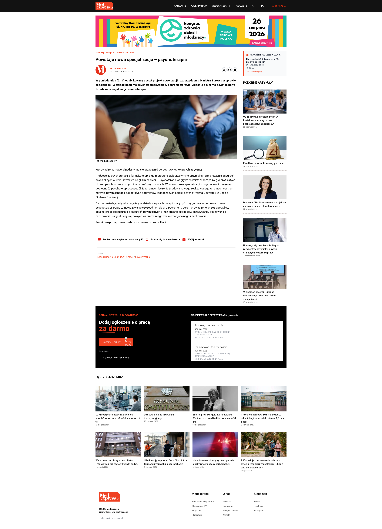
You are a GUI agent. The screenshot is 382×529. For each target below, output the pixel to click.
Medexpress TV (199, 506)
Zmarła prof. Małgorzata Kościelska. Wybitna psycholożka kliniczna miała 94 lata (214, 418)
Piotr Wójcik (118, 68)
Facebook (258, 506)
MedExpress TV (221, 5)
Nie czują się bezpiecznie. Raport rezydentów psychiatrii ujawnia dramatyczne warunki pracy (261, 249)
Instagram (259, 510)
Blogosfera (197, 515)
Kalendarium (199, 5)
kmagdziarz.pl (117, 518)
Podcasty (241, 5)
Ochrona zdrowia (124, 52)
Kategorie (180, 5)
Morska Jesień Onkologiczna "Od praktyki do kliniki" (262, 60)
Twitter (257, 501)
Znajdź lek (196, 510)
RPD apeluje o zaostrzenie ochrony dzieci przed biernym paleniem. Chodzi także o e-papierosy (262, 464)
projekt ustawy (124, 257)
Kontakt (226, 515)
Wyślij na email (196, 239)
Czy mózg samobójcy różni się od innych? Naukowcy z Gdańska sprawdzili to (118, 418)
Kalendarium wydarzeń (203, 501)
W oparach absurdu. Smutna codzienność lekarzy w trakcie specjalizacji (259, 296)
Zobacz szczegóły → (255, 72)
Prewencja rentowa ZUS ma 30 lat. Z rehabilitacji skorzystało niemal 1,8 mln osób (262, 418)
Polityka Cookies (230, 510)
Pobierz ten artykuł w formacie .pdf (123, 239)
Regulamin (104, 351)
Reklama (227, 501)
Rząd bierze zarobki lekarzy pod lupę (263, 163)
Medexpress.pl (104, 52)
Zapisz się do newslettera (165, 239)
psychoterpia (143, 257)
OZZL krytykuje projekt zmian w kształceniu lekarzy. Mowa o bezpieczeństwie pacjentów (260, 120)
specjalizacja (105, 257)
